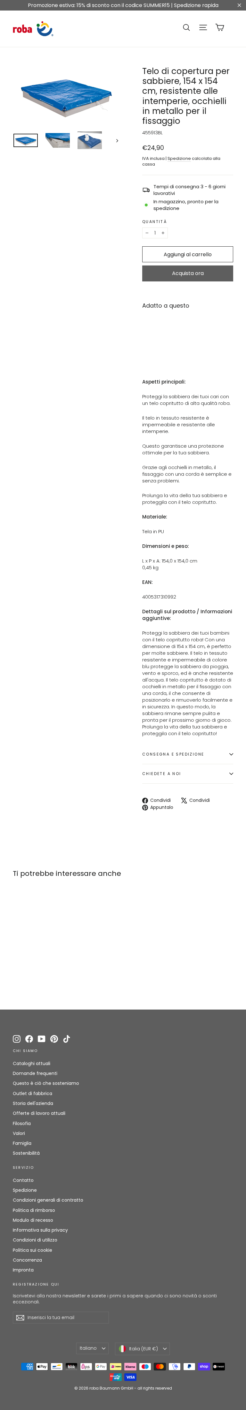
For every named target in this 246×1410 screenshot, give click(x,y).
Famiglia (22, 1143)
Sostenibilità (26, 1153)
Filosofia (22, 1123)
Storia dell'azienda (33, 1103)
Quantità (154, 222)
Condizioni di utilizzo (35, 1240)
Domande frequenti (35, 1073)
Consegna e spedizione (173, 754)
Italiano (88, 1348)
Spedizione (179, 158)
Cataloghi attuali (31, 1063)
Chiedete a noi (161, 773)
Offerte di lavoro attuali (39, 1113)
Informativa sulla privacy (40, 1230)
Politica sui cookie (32, 1250)
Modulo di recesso (33, 1220)
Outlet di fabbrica (32, 1093)
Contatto (23, 1180)
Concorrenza (27, 1260)
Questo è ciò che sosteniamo (46, 1083)
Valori (19, 1133)
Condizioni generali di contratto (48, 1200)
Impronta (23, 1270)
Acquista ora (188, 273)
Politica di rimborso (34, 1210)
